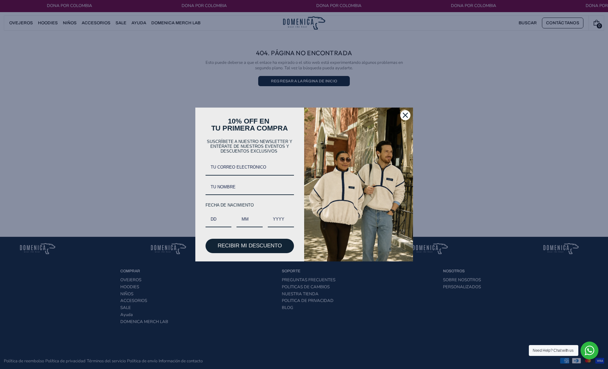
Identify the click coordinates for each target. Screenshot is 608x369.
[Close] (405, 115)
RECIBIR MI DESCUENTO (250, 246)
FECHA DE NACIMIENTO (230, 205)
